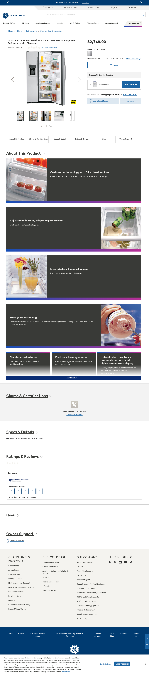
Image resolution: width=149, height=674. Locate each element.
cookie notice (65, 671)
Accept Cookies (122, 664)
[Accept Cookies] (145, 664)
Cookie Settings (105, 664)
